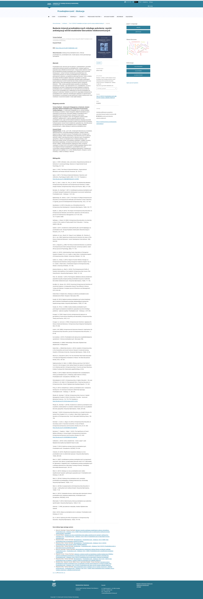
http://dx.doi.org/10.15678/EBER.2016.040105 (65, 427)
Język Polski (138, 31)
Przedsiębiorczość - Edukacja (70, 11)
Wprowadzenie (78, 539)
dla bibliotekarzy (138, 75)
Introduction (77, 546)
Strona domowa (56, 23)
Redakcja (73, 16)
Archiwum (120, 16)
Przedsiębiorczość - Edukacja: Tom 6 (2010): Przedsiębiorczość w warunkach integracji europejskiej (82, 557)
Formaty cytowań (101, 88)
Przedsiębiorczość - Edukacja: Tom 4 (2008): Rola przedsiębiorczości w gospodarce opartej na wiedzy (82, 540)
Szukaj (151, 6)
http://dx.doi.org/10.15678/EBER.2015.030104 (65, 437)
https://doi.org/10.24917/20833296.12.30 (66, 48)
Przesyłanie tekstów (94, 16)
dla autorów (138, 70)
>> (64, 572)
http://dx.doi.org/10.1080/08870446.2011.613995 (66, 179)
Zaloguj (151, 2)
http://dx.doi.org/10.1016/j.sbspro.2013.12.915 (65, 401)
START (53, 16)
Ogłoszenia (129, 16)
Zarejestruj (145, 2)
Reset (140, 2)
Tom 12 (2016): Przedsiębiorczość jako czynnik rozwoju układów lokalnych (86, 23)
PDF (100, 63)
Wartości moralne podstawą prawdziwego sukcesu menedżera (92, 530)
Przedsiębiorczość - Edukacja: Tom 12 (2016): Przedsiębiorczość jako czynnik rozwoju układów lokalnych (81, 543)
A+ (130, 2)
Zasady (82, 16)
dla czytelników (138, 66)
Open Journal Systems (132, 83)
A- (127, 2)
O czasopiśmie (62, 16)
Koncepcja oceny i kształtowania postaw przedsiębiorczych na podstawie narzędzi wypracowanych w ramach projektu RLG (83, 562)
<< (53, 572)
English (138, 27)
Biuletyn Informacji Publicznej (144, 583)
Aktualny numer (109, 16)
